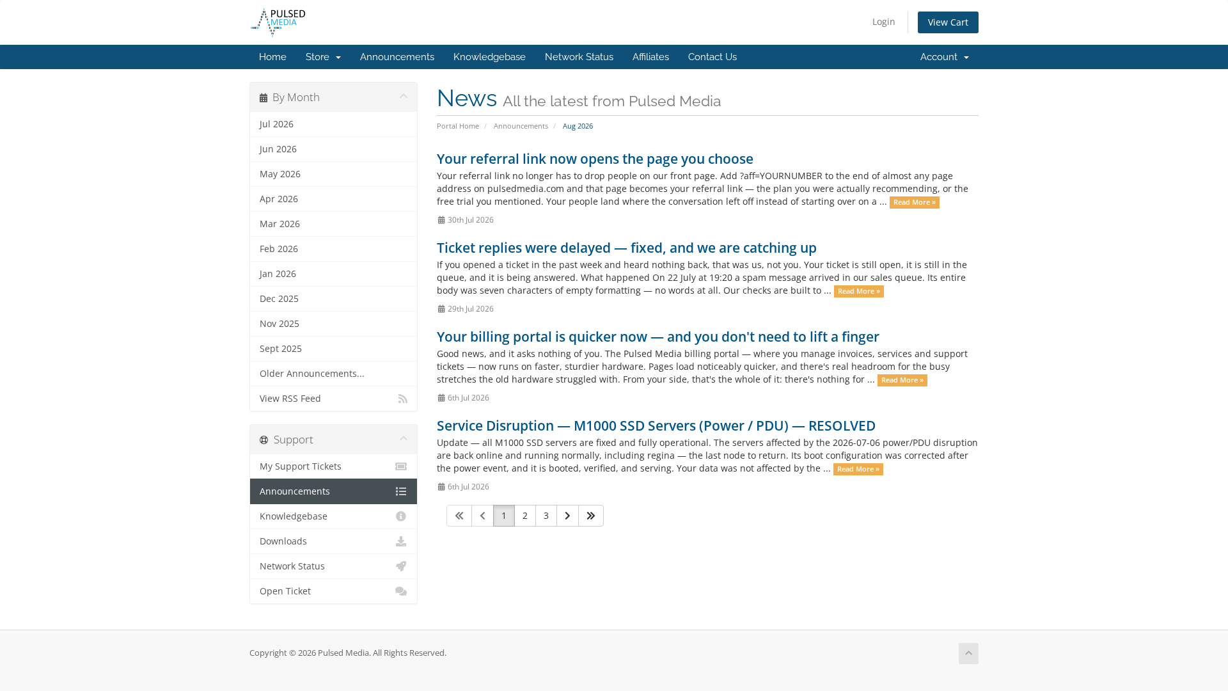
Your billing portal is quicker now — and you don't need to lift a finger (658, 337)
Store (320, 57)
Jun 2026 (278, 149)
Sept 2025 (281, 348)
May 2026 (280, 174)
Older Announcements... (312, 373)
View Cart (948, 22)
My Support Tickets (301, 466)
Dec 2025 (279, 299)
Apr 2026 (279, 199)
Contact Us (712, 57)
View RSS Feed (290, 398)
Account (941, 57)
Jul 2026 (277, 124)
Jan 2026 (278, 274)
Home (273, 57)
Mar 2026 (280, 224)
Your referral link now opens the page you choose (595, 159)
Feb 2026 (279, 249)
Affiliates (651, 57)
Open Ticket (285, 591)
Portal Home (458, 126)
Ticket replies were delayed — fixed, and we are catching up (627, 248)
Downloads (283, 541)
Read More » (914, 202)
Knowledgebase (489, 57)
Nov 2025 (279, 324)
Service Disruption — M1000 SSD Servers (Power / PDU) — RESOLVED (656, 425)
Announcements (397, 57)
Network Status (579, 57)
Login (883, 21)
